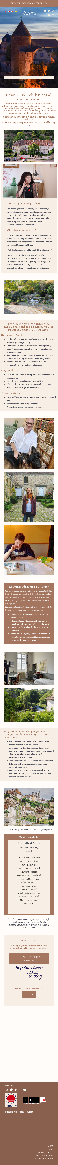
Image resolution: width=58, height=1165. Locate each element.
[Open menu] (29, 77)
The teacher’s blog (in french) (29, 959)
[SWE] (16, 11)
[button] (11, 869)
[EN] (5, 11)
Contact (29, 994)
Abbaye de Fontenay (29, 600)
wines (31, 597)
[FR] (8, 11)
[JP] (12, 11)
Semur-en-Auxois (20, 594)
